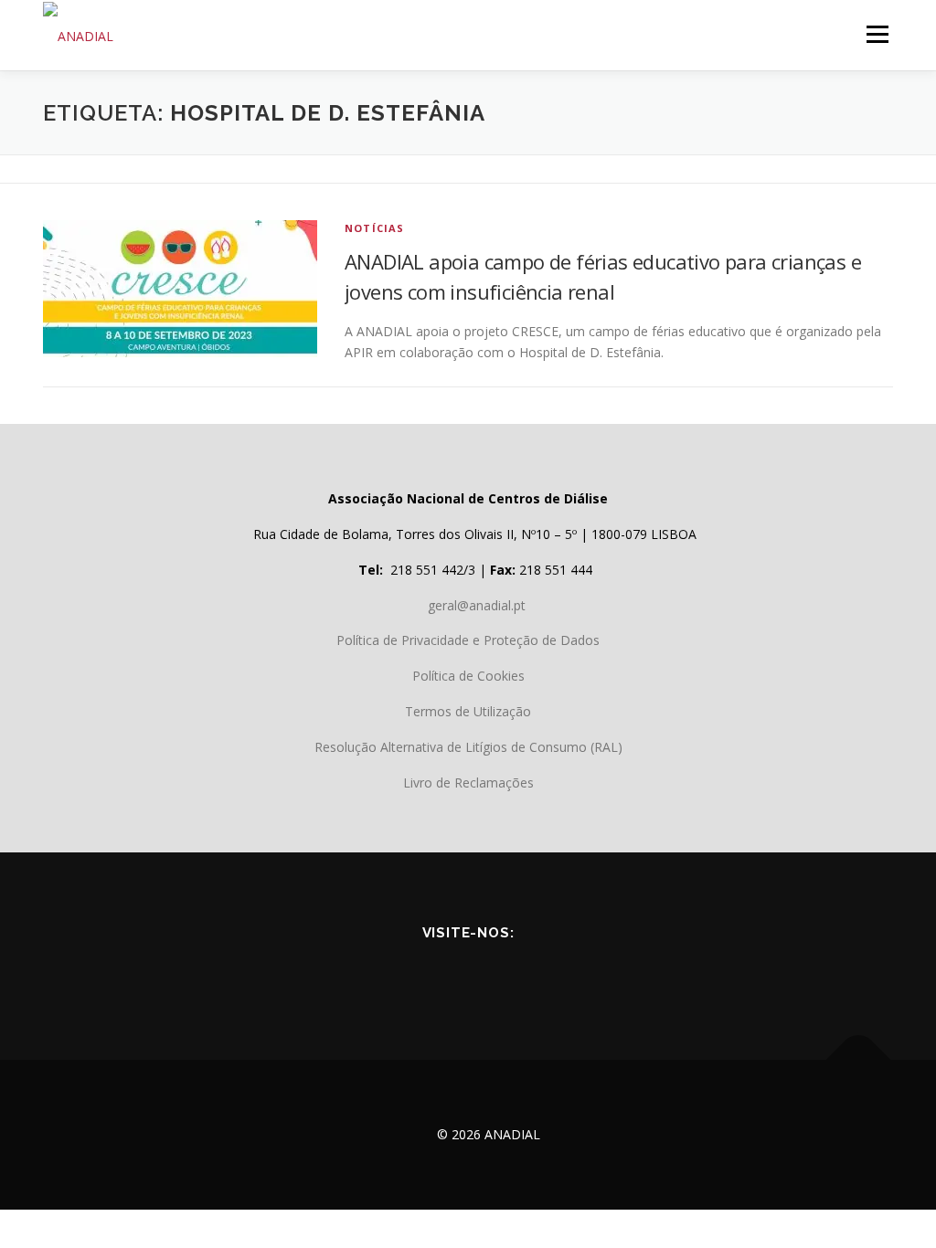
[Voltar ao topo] (858, 1060)
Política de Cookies (468, 675)
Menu (877, 34)
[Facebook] (391, 973)
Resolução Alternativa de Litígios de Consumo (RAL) (468, 747)
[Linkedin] (493, 973)
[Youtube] (442, 973)
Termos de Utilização (468, 711)
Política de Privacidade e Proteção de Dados (468, 640)
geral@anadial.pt (477, 605)
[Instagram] (544, 973)
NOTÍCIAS (375, 228)
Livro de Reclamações (468, 782)
